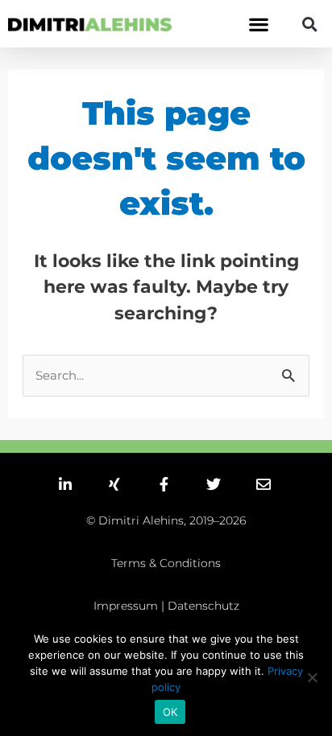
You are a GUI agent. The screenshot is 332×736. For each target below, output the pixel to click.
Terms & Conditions (166, 563)
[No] (312, 677)
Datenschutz (203, 605)
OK (170, 711)
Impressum (125, 605)
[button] (258, 23)
